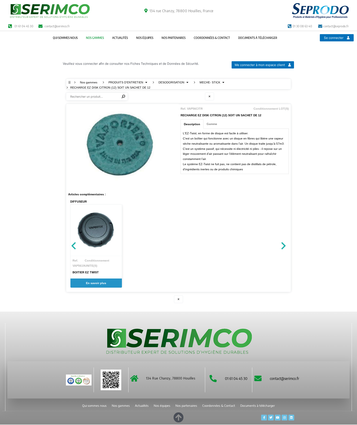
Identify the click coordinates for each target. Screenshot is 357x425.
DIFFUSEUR (78, 201)
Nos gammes (95, 38)
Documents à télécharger (257, 38)
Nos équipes (144, 38)
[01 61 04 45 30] (213, 378)
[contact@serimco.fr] (258, 378)
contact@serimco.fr (284, 378)
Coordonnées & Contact (212, 38)
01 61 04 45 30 (236, 378)
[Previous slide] (74, 246)
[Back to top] (178, 416)
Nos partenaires (174, 38)
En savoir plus (96, 283)
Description (192, 124)
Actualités (120, 38)
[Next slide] (283, 246)
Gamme (212, 124)
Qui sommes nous (65, 38)
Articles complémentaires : (87, 194)
